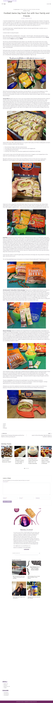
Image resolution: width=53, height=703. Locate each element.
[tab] (24, 468)
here (37, 300)
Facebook (6, 692)
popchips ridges (32, 240)
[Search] (39, 553)
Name (5, 498)
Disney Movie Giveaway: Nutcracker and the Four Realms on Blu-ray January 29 (12, 435)
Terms (5, 687)
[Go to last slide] (3, 456)
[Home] (13, 9)
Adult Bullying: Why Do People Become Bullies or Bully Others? (34, 577)
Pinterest (6, 695)
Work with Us (7, 686)
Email (21, 498)
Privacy (5, 685)
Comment (5, 481)
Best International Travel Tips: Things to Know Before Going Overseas (19, 577)
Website (38, 498)
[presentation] (6, 451)
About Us (6, 683)
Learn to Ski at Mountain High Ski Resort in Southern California (42, 435)
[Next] (50, 456)
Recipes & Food (26, 10)
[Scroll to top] (50, 700)
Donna (23, 18)
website (13, 204)
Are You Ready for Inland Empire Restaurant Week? (6, 460)
